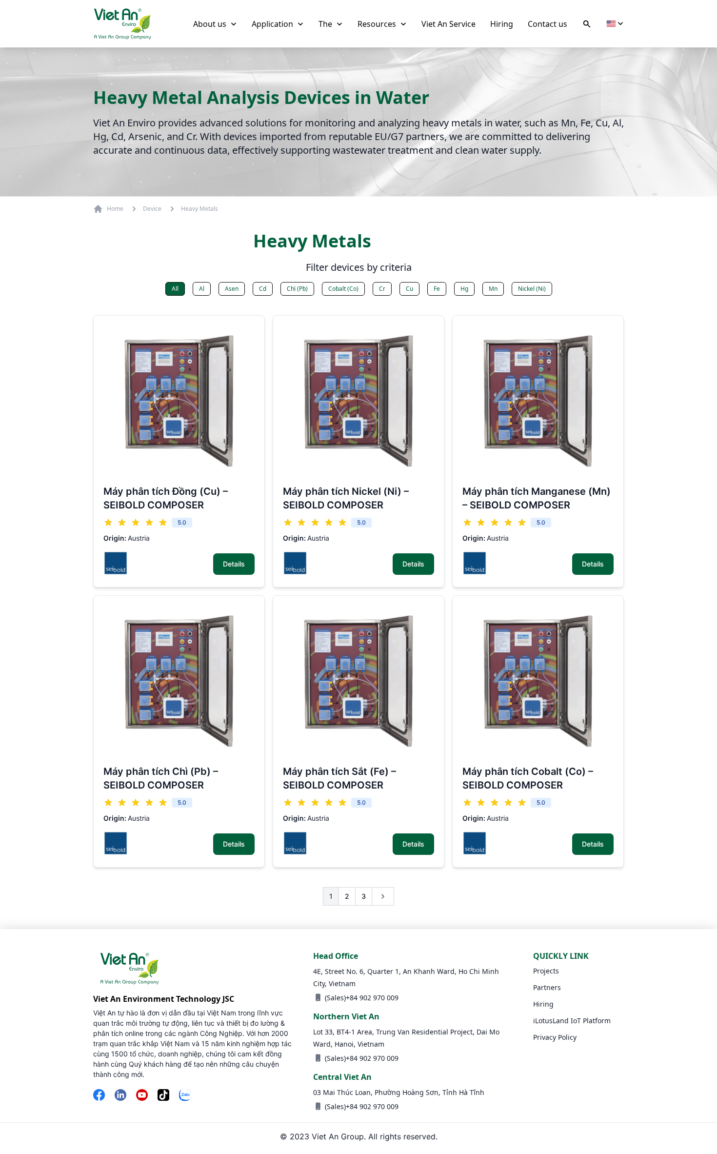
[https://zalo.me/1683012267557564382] (185, 1096)
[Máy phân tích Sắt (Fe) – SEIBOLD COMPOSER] (358, 681)
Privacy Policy (555, 1037)
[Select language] (615, 23)
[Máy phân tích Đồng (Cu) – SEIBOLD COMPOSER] (179, 401)
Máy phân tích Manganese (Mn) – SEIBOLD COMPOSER (536, 498)
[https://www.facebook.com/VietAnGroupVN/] (99, 1096)
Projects (546, 970)
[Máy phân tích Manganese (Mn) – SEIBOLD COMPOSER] (538, 401)
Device (152, 209)
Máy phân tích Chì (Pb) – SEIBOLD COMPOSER (160, 778)
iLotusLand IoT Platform (572, 1020)
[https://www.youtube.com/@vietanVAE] (142, 1096)
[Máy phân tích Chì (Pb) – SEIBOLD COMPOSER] (179, 681)
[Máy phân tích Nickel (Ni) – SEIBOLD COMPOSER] (358, 401)
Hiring (543, 1004)
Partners (547, 987)
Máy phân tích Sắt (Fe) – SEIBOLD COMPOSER (339, 778)
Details (234, 564)
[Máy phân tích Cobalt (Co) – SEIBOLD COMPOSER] (538, 681)
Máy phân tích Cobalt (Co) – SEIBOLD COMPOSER (527, 778)
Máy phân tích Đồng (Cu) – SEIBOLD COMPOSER (165, 498)
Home (115, 208)
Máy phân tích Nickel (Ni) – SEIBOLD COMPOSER (346, 498)
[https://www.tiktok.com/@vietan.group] (163, 1096)
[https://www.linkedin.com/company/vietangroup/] (120, 1096)
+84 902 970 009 (372, 997)
